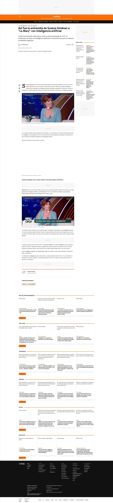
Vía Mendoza (52, 472)
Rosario (46, 21)
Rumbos (85, 471)
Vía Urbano (86, 465)
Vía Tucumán (52, 466)
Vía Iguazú (63, 468)
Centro (51, 21)
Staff (28, 492)
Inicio (35, 21)
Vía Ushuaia (75, 465)
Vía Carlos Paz (41, 465)
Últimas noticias (76, 468)
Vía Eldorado (64, 466)
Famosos (24, 284)
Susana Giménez (32, 25)
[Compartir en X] (19, 91)
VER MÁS (22, 318)
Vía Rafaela (63, 473)
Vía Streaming (87, 466)
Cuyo (64, 21)
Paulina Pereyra (24, 44)
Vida (74, 480)
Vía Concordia (64, 476)
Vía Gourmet (86, 468)
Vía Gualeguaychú (65, 478)
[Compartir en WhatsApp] (19, 88)
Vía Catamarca (53, 468)
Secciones (76, 21)
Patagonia (69, 21)
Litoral (60, 21)
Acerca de (29, 490)
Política (74, 470)
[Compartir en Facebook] (19, 85)
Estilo (74, 478)
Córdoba (40, 21)
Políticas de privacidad (32, 487)
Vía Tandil (40, 468)
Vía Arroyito (41, 466)
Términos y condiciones (32, 485)
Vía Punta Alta (41, 471)
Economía (75, 472)
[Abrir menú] (30, 16)
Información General (77, 473)
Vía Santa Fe (63, 471)
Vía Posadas (63, 465)
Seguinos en (69, 44)
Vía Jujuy (52, 465)
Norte (55, 21)
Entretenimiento (22, 25)
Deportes (75, 477)
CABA (28, 468)
